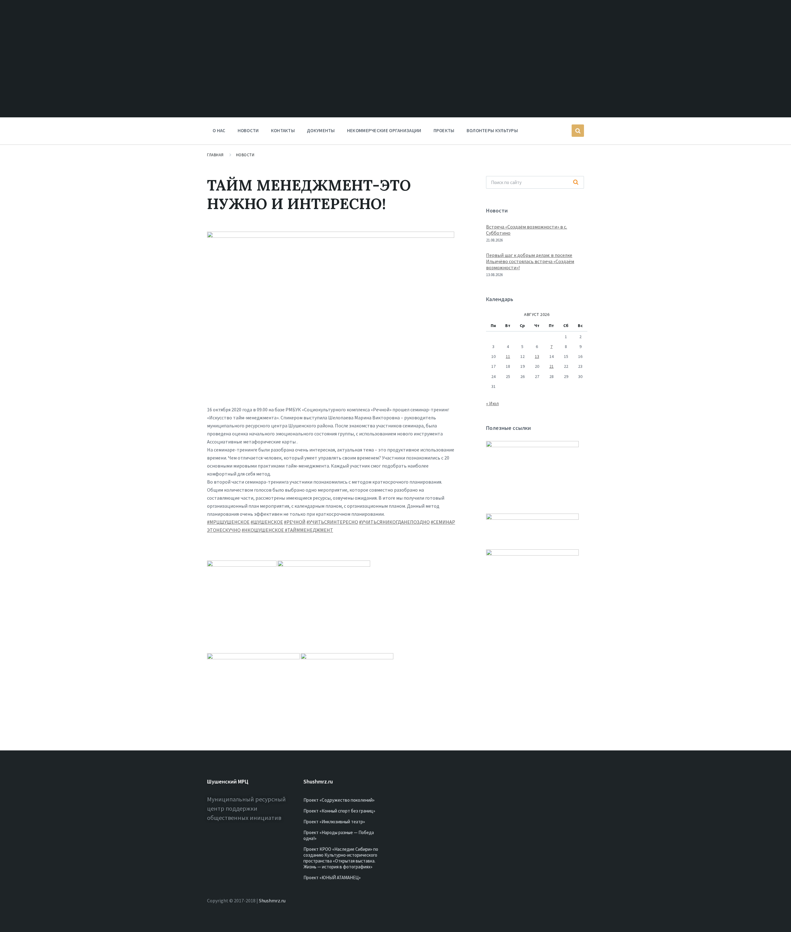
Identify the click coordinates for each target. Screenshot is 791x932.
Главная (215, 154)
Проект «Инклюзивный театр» (334, 822)
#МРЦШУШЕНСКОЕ (228, 522)
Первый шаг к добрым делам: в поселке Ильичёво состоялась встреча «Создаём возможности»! (530, 261)
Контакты (283, 130)
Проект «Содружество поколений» (338, 800)
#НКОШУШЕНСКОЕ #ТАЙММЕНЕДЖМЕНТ (287, 530)
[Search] (576, 182)
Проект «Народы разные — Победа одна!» (338, 835)
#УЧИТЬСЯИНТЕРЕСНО (332, 522)
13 (537, 356)
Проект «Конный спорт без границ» (339, 811)
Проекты (444, 130)
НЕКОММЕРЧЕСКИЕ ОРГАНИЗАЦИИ (384, 130)
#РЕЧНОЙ (295, 522)
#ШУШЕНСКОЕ (267, 522)
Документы (321, 130)
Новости (248, 130)
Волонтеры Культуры (492, 130)
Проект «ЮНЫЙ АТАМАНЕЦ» (332, 877)
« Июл (492, 403)
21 (551, 366)
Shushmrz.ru (272, 900)
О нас (219, 130)
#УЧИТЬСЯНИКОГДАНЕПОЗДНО (394, 522)
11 (508, 356)
